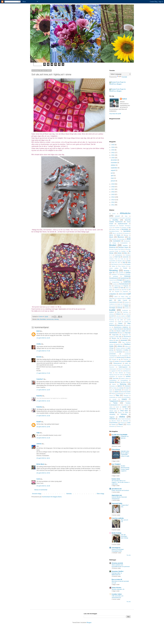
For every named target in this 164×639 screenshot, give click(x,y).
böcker (119, 253)
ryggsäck (113, 370)
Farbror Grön (116, 479)
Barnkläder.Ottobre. (114, 231)
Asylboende (112, 225)
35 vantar (112, 213)
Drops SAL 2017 (115, 262)
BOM (129, 239)
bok (130, 237)
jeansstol (117, 289)
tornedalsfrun (127, 397)
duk (124, 262)
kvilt (118, 312)
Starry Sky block (121, 382)
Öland (120, 424)
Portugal (114, 359)
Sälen (110, 391)
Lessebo (123, 316)
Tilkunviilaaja (116, 449)
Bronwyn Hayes (123, 247)
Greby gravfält (119, 272)
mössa (111, 340)
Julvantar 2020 (121, 298)
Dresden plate (121, 260)
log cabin (120, 319)
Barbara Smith (115, 229)
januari (113, 181)
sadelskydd (126, 370)
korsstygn (112, 307)
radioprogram (112, 369)
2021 (113, 155)
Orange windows (120, 348)
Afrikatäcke (125, 213)
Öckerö (113, 424)
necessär (124, 340)
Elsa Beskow (114, 264)
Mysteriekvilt (127, 336)
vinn (120, 408)
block (111, 237)
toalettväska (112, 397)
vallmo (111, 407)
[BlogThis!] (55, 316)
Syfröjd (36, 10)
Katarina (39, 396)
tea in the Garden (126, 391)
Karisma (127, 302)
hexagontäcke (115, 282)
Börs (125, 253)
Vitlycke (120, 412)
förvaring (113, 270)
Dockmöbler (112, 260)
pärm (126, 363)
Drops (129, 260)
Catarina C (39, 379)
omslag (111, 348)
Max (112, 331)
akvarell (117, 216)
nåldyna (119, 346)
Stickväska (112, 386)
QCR (110, 365)
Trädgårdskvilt (113, 401)
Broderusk (112, 247)
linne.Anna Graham (116, 317)
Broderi (112, 245)
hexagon (119, 280)
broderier (125, 245)
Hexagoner (128, 280)
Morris (121, 332)
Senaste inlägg (36, 493)
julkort (115, 296)
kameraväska (113, 302)
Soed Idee (115, 378)
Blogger (89, 622)
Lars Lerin (126, 314)
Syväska (126, 389)
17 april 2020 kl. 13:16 (43, 401)
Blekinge (126, 235)
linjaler (129, 316)
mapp (110, 329)
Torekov (120, 397)
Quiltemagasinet (123, 367)
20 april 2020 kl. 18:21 (43, 458)
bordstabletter (124, 243)
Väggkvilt (111, 417)
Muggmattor (125, 334)
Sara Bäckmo (119, 372)
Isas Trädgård (116, 464)
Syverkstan (118, 389)
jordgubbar (112, 294)
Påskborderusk (117, 363)
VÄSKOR (112, 419)
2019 (113, 184)
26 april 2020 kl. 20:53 (43, 473)
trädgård (124, 399)
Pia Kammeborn (124, 355)
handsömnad (124, 278)
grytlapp (128, 272)
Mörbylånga (125, 338)
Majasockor (120, 325)
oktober (113, 165)
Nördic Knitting (116, 533)
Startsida (69, 493)
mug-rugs (128, 333)
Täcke (115, 403)
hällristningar (117, 285)
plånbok (128, 357)
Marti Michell (117, 329)
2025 (113, 144)
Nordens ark (119, 344)
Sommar (111, 382)
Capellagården (118, 255)
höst (122, 287)
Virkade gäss (113, 410)
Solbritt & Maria (125, 378)
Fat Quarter (127, 264)
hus (110, 285)
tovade (114, 399)
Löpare (120, 323)
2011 (113, 205)
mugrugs (111, 336)
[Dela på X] (57, 316)
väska (122, 416)
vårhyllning (112, 414)
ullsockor (126, 405)
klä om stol (112, 306)
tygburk (122, 401)
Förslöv (125, 268)
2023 (113, 150)
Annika (38, 344)
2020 (113, 157)
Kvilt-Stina (125, 312)
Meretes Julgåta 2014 (122, 331)
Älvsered (122, 422)
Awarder (124, 227)
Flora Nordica (122, 266)
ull (121, 405)
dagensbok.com (117, 495)
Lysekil (119, 321)
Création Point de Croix (116, 258)
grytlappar (114, 274)
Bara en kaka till (117, 579)
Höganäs (125, 285)
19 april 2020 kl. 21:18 (43, 438)
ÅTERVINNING (113, 422)
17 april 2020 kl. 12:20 (43, 390)
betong (127, 233)
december (114, 160)
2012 (113, 202)
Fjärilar (113, 266)
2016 (113, 192)
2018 (113, 186)
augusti (113, 170)
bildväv (111, 235)
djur (127, 258)
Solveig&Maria (124, 380)
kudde (112, 310)
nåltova (127, 346)
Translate (124, 77)
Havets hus (112, 280)
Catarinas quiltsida (118, 518)
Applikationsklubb (122, 223)
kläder (126, 306)
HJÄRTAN (127, 282)
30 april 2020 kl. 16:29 (43, 486)
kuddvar (111, 312)
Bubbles (123, 251)
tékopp (113, 393)
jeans (110, 289)
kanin (120, 302)
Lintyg (124, 317)
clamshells (125, 257)
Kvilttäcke (118, 314)
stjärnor (119, 386)
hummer (115, 284)
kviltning (111, 314)
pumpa (117, 361)
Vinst (126, 409)
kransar (120, 307)
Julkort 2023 (124, 296)
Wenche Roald (116, 420)
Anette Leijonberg (126, 218)
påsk (129, 361)
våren (126, 412)
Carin (38, 479)
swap (127, 388)
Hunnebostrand (124, 284)
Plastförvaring (120, 357)
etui (121, 264)
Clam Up (117, 257)
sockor (128, 376)
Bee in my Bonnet (118, 233)
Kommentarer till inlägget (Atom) (52, 497)
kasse (118, 304)
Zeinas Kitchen (116, 587)
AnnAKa (115, 220)
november (114, 162)
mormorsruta (50, 319)
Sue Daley (114, 388)
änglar (129, 422)
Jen (130, 289)
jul (129, 293)
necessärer (113, 342)
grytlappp (115, 276)
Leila (117, 316)
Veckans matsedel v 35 (118, 589)
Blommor (121, 237)
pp (119, 359)
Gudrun (124, 99)
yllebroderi (125, 420)
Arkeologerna (116, 547)
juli (112, 173)
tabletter (116, 391)
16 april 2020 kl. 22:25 (43, 338)
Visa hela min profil (115, 113)
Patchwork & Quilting (122, 350)
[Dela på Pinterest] (61, 316)
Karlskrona (112, 304)
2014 (113, 197)
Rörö (119, 370)
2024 (113, 147)
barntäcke (127, 231)
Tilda (117, 395)
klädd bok (119, 306)
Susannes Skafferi (117, 571)
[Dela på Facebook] (59, 316)
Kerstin (38, 357)
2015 (113, 194)
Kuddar (127, 307)
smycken (120, 376)
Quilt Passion (117, 365)
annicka (39, 443)
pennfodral (119, 352)
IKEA (127, 287)
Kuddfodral (125, 310)
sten (129, 382)
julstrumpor (112, 298)
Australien (117, 227)
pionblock (111, 357)
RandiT (38, 421)
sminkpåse (112, 376)
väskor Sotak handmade (124, 418)
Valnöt (117, 407)
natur (116, 340)
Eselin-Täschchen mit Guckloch (120, 490)
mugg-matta (115, 334)
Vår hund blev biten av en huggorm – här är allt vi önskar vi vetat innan (120, 482)
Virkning (56, 319)
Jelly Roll (124, 289)
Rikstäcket (128, 369)
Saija (38, 432)
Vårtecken (124, 414)
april (112, 175)
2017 (113, 189)
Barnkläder (43, 319)
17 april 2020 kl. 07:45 (43, 373)
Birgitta (118, 235)
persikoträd (112, 353)
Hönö (116, 287)
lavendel (111, 316)
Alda (38, 319)
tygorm (129, 401)
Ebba (129, 262)
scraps (127, 374)
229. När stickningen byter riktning (124, 536)
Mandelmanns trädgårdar (121, 327)
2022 (113, 152)
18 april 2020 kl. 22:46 (43, 426)
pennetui (111, 352)
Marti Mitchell (127, 329)
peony (127, 352)
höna (110, 287)
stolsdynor (128, 386)
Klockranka (126, 304)
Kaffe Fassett (122, 300)
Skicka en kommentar (40, 490)
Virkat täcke (124, 410)
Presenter (125, 359)
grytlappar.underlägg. (125, 274)
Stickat (114, 384)
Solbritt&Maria (112, 380)
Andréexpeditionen (114, 218)
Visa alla (129, 555)
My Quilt (118, 336)
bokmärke (113, 239)
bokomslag (122, 239)
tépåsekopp (120, 393)
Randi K (121, 369)
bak (130, 227)
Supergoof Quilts (117, 503)
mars (112, 178)
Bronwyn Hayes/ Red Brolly (116, 249)
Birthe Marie (40, 464)
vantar (124, 407)
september (114, 168)
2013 (113, 200)
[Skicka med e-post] (53, 316)
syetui (110, 389)
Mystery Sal (115, 338)
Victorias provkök (117, 563)
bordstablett (116, 241)
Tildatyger (126, 395)
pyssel (123, 361)
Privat (110, 361)
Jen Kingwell (115, 291)
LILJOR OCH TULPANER (119, 434)
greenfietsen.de (117, 489)
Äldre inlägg (100, 493)
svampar (121, 388)
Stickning (123, 384)
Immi (38, 331)
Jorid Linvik (122, 294)
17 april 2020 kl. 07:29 (43, 351)
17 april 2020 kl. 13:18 (43, 415)
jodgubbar (125, 291)
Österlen (119, 426)
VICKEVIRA (112, 408)
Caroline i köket (117, 594)
